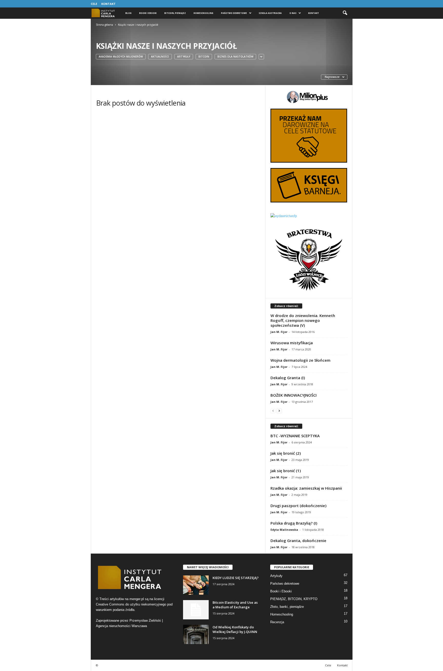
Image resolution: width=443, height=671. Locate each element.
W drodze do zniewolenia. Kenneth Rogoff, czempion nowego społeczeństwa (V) (302, 320)
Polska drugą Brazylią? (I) (293, 523)
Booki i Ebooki (148, 13)
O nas (292, 13)
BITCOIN (203, 56)
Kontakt (108, 4)
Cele (94, 4)
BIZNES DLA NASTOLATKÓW (235, 56)
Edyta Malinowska (284, 530)
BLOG (128, 13)
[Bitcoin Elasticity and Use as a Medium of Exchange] (196, 609)
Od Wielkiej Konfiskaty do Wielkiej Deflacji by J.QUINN (235, 629)
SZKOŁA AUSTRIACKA (270, 13)
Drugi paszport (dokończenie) (298, 505)
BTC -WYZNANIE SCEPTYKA (295, 435)
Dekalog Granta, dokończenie (298, 540)
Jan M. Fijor (278, 332)
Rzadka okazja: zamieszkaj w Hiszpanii (306, 488)
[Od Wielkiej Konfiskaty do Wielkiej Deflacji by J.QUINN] (196, 634)
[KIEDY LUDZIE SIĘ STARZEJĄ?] (196, 585)
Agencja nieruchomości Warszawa (121, 626)
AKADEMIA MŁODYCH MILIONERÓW (121, 56)
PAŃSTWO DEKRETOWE (234, 13)
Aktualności (160, 56)
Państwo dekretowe (284, 583)
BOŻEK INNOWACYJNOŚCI (293, 395)
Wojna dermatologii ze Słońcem (300, 360)
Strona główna (104, 24)
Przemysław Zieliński (145, 620)
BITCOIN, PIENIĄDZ (175, 13)
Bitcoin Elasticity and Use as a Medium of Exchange (235, 604)
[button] (344, 13)
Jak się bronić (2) (285, 453)
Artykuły (183, 56)
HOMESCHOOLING (203, 13)
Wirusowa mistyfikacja (291, 342)
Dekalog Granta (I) (287, 377)
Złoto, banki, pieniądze (287, 607)
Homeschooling (281, 614)
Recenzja (277, 622)
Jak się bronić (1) (285, 470)
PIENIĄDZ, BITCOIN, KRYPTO (293, 599)
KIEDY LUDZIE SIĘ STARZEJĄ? (236, 577)
